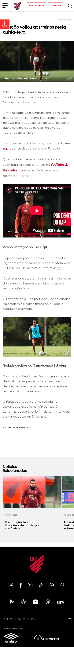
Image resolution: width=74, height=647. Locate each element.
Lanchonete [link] (36, 6)
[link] (4, 24)
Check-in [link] (55, 6)
